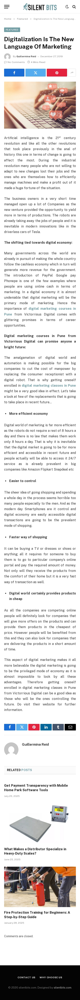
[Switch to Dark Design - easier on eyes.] (67, 7)
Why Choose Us (51, 977)
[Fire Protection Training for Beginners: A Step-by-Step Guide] (40, 887)
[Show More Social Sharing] (72, 73)
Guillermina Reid (26, 56)
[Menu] (6, 6)
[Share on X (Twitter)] (35, 73)
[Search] (74, 6)
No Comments (16, 62)
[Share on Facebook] (14, 73)
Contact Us (26, 977)
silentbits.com (62, 987)
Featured (12, 30)
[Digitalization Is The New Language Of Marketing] (40, 105)
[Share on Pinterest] (57, 73)
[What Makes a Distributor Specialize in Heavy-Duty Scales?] (40, 823)
